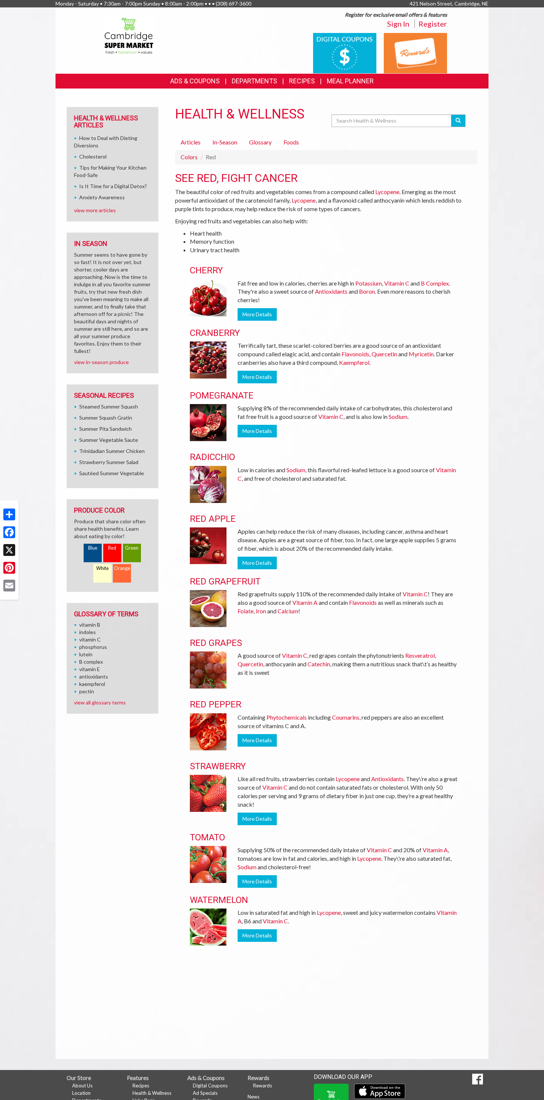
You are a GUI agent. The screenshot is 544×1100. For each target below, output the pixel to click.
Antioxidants (331, 291)
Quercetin (384, 353)
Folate (245, 610)
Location (81, 1093)
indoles (87, 632)
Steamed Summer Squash (108, 406)
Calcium (288, 610)
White (102, 568)
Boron (367, 291)
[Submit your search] (458, 120)
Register (433, 23)
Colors (189, 156)
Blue (92, 548)
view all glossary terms (100, 702)
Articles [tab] (191, 142)
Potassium (368, 283)
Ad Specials (205, 1093)
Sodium (398, 416)
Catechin (319, 663)
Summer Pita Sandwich (105, 429)
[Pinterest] (9, 567)
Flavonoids (355, 353)
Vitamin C (396, 283)
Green (131, 548)
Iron (261, 610)
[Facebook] (9, 532)
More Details (257, 314)
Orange (122, 568)
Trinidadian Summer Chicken (112, 451)
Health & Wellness (151, 1093)
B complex (91, 662)
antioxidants (93, 676)
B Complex (435, 283)
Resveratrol (420, 655)
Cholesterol (93, 156)
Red (112, 548)
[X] (9, 550)
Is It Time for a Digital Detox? (113, 186)
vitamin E (89, 669)
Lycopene (387, 191)
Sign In (398, 23)
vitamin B (89, 624)
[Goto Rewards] (415, 52)
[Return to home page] (129, 35)
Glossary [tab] (260, 142)
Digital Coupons (210, 1086)
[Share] (9, 514)
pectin (86, 691)
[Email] (9, 585)
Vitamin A (305, 602)
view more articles (95, 210)
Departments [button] (254, 81)
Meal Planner (350, 81)
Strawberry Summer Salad (108, 462)
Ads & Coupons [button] (195, 81)
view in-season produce (101, 362)
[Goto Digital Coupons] (344, 52)
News (253, 1097)
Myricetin (421, 353)
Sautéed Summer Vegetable (111, 473)
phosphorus (93, 647)
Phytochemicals (286, 717)
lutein (86, 654)
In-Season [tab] (224, 142)
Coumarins (345, 717)
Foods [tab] (291, 142)
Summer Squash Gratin (105, 417)
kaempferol (92, 684)
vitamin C (90, 639)
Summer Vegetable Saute (108, 440)
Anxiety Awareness (102, 197)
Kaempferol (354, 362)
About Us (82, 1086)
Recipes (302, 81)
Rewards (262, 1086)
